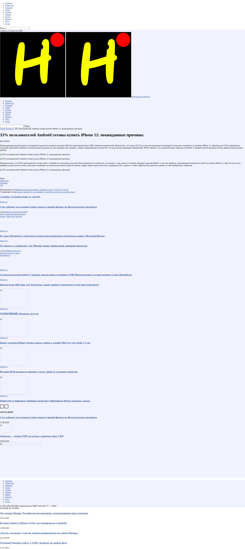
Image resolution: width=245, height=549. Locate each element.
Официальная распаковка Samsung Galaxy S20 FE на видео (42, 190)
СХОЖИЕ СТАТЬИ (9, 197)
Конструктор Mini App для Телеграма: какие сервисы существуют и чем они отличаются (49, 284)
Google (8, 12)
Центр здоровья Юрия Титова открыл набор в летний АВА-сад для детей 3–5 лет (45, 342)
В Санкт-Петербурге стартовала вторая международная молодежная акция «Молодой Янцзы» (52, 236)
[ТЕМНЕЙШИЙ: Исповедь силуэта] (122, 298)
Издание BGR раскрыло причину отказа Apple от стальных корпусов (39, 371)
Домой (3, 129)
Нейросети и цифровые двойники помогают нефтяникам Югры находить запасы (45, 400)
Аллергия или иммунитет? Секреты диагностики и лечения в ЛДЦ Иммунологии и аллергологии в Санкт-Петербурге (66, 274)
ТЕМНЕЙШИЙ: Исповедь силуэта (19, 313)
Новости (10, 129)
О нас (7, 24)
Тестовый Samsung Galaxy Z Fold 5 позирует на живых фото (33, 542)
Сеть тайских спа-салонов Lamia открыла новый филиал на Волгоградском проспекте (48, 207)
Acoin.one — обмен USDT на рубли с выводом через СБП (31, 436)
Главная (8, 3)
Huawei (8, 19)
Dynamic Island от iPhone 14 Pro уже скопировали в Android (33, 523)
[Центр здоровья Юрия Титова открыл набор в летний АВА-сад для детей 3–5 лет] (122, 327)
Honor (7, 17)
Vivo (7, 21)
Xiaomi (8, 15)
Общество (9, 5)
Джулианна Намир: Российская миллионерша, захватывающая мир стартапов (44, 513)
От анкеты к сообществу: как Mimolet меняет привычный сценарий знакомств (43, 245)
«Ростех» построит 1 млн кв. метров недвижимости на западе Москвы (39, 533)
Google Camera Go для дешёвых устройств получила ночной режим (45, 192)
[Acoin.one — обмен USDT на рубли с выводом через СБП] (122, 428)
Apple (7, 10)
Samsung (9, 8)
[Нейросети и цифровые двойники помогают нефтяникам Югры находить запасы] (122, 385)
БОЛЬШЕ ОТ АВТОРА (29, 197)
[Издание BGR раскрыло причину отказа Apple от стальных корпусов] (122, 356)
